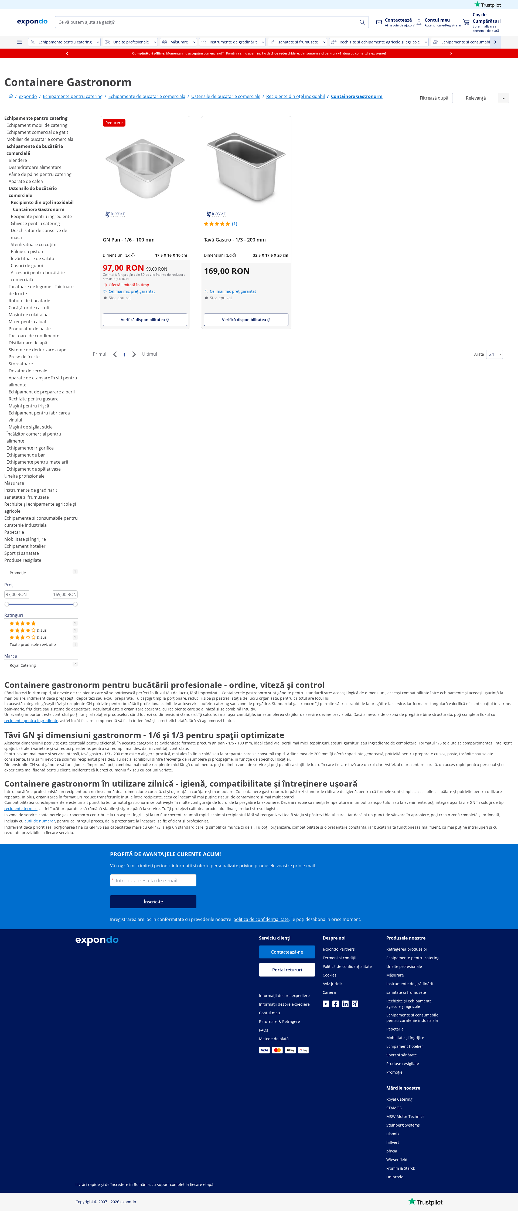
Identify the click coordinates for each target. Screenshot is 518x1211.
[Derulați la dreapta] (451, 53)
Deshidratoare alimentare (35, 167)
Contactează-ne (287, 952)
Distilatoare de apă (28, 343)
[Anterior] (115, 354)
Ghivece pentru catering (35, 223)
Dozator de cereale (28, 371)
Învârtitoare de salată (32, 258)
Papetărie (14, 532)
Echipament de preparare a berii (42, 392)
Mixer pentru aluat (27, 322)
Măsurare (14, 483)
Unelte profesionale (24, 476)
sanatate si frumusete (26, 497)
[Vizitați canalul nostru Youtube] (326, 1005)
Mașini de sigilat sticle (31, 427)
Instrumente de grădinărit (30, 490)
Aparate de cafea (26, 181)
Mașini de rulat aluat (29, 315)
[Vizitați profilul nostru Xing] (355, 1005)
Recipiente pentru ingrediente (41, 216)
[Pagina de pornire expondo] (11, 96)
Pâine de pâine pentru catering (40, 174)
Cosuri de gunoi (27, 265)
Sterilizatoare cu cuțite (33, 244)
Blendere (18, 160)
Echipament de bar (25, 455)
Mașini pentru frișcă (29, 406)
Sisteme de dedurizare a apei (38, 350)
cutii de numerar (40, 821)
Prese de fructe (24, 357)
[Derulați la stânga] (67, 53)
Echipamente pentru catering (35, 118)
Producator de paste (30, 329)
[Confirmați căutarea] (362, 22)
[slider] (7, 604)
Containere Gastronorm (38, 209)
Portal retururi (287, 970)
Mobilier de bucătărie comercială (39, 139)
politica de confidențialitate (261, 919)
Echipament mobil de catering (36, 125)
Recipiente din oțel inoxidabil (42, 202)
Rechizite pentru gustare (34, 399)
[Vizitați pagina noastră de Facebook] (335, 1005)
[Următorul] (134, 354)
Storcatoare (21, 364)
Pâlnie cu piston (27, 251)
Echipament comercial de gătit (37, 132)
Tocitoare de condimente (34, 336)
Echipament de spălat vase (33, 469)
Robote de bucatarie (29, 301)
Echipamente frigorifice (30, 448)
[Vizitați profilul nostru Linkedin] (345, 1005)
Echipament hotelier (25, 546)
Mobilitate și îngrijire (25, 539)
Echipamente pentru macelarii (37, 462)
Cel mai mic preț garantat (132, 291)
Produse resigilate (22, 560)
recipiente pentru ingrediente (31, 720)
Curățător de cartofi (29, 308)
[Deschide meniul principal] (19, 42)
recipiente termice (21, 808)
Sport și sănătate (21, 553)
